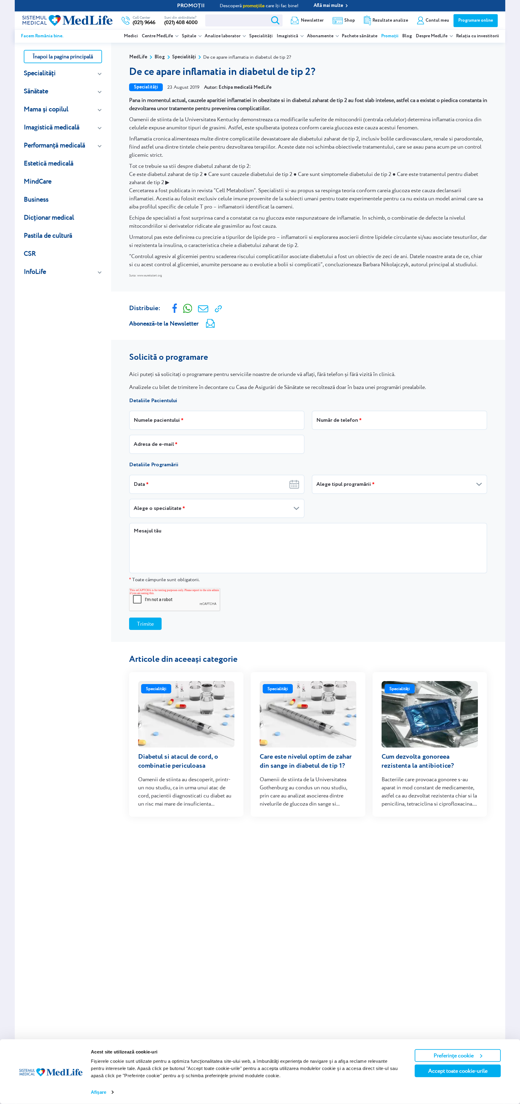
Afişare (98, 1092)
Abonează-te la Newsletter (164, 323)
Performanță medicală (54, 145)
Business (36, 199)
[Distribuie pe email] (203, 308)
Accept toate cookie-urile (458, 1071)
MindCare (37, 181)
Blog (407, 36)
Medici (131, 36)
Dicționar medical (49, 217)
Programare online (475, 20)
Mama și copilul (46, 109)
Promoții (389, 36)
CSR (30, 253)
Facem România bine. (42, 36)
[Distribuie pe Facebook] (174, 307)
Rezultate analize (390, 20)
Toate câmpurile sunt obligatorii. (164, 579)
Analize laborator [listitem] (223, 36)
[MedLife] (67, 20)
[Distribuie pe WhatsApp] (187, 307)
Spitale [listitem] (189, 36)
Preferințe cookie (454, 1055)
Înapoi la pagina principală (63, 56)
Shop (349, 20)
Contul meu (437, 20)
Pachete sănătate (359, 36)
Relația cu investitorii (477, 36)
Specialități (261, 36)
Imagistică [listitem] (288, 36)
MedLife (138, 57)
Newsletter (312, 20)
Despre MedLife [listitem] (432, 36)
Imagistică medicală (51, 127)
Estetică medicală (48, 163)
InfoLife (35, 271)
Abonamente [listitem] (320, 36)
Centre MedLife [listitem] (158, 36)
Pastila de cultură (48, 235)
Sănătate (36, 91)
